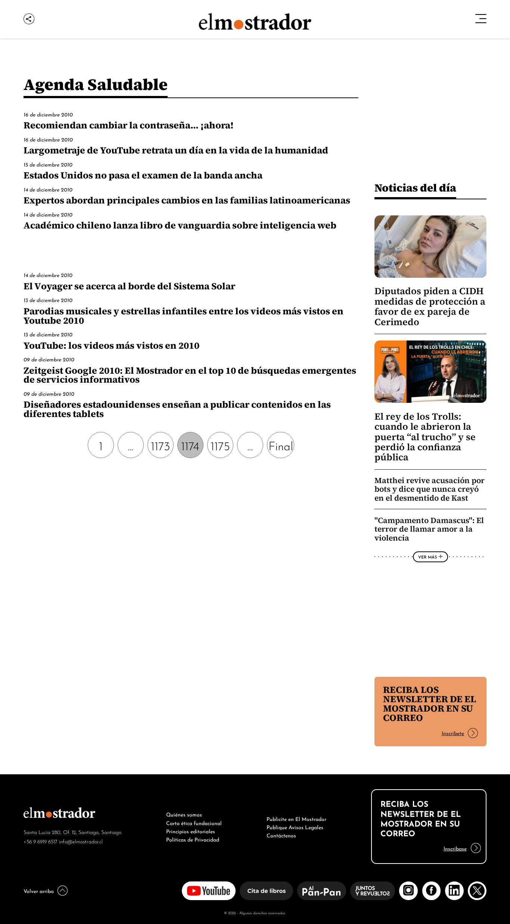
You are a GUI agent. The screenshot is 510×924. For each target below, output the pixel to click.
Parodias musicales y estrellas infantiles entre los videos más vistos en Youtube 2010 (183, 316)
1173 (160, 445)
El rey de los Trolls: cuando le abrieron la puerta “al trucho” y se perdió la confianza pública (425, 437)
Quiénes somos (184, 814)
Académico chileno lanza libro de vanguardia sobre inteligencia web (180, 225)
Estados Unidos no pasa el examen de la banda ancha (143, 175)
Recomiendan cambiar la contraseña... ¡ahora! (129, 125)
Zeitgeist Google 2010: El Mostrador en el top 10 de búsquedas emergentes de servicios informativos (190, 375)
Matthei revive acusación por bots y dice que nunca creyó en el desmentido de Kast (429, 489)
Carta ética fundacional (194, 822)
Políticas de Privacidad (192, 839)
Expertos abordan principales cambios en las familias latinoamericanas (187, 200)
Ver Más (427, 557)
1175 (220, 445)
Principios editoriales (190, 830)
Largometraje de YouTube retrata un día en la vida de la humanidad (176, 150)
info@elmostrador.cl (81, 840)
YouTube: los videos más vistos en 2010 (111, 345)
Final (280, 445)
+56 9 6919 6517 (40, 840)
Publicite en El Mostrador (296, 818)
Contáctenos (281, 835)
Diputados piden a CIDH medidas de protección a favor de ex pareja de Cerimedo (429, 306)
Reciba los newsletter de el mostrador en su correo (429, 703)
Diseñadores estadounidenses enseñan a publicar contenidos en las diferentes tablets (177, 409)
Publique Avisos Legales (295, 826)
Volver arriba (39, 890)
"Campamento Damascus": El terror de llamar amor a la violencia (429, 529)
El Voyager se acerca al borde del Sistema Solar (129, 286)
